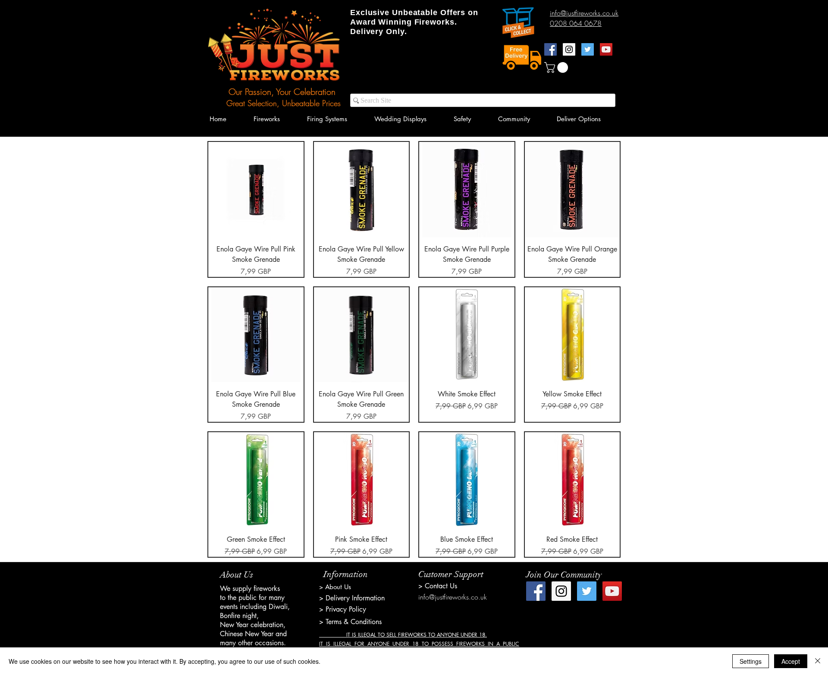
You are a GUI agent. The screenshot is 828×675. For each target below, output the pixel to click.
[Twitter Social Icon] (587, 49)
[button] (557, 67)
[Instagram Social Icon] (569, 49)
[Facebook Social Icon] (550, 49)
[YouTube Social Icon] (606, 49)
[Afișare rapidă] (256, 189)
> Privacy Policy (342, 609)
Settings (751, 661)
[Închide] (817, 661)
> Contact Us (437, 585)
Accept (790, 661)
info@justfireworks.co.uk (452, 597)
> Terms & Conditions (350, 621)
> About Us (335, 587)
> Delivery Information (352, 598)
